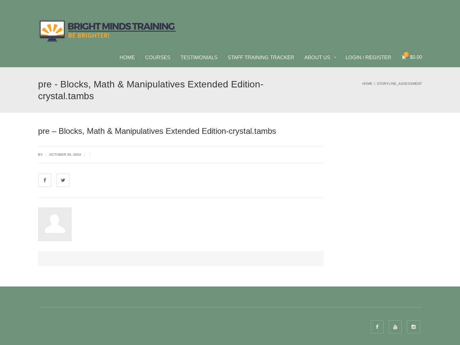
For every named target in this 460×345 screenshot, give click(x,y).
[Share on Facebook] (45, 180)
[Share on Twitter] (63, 180)
